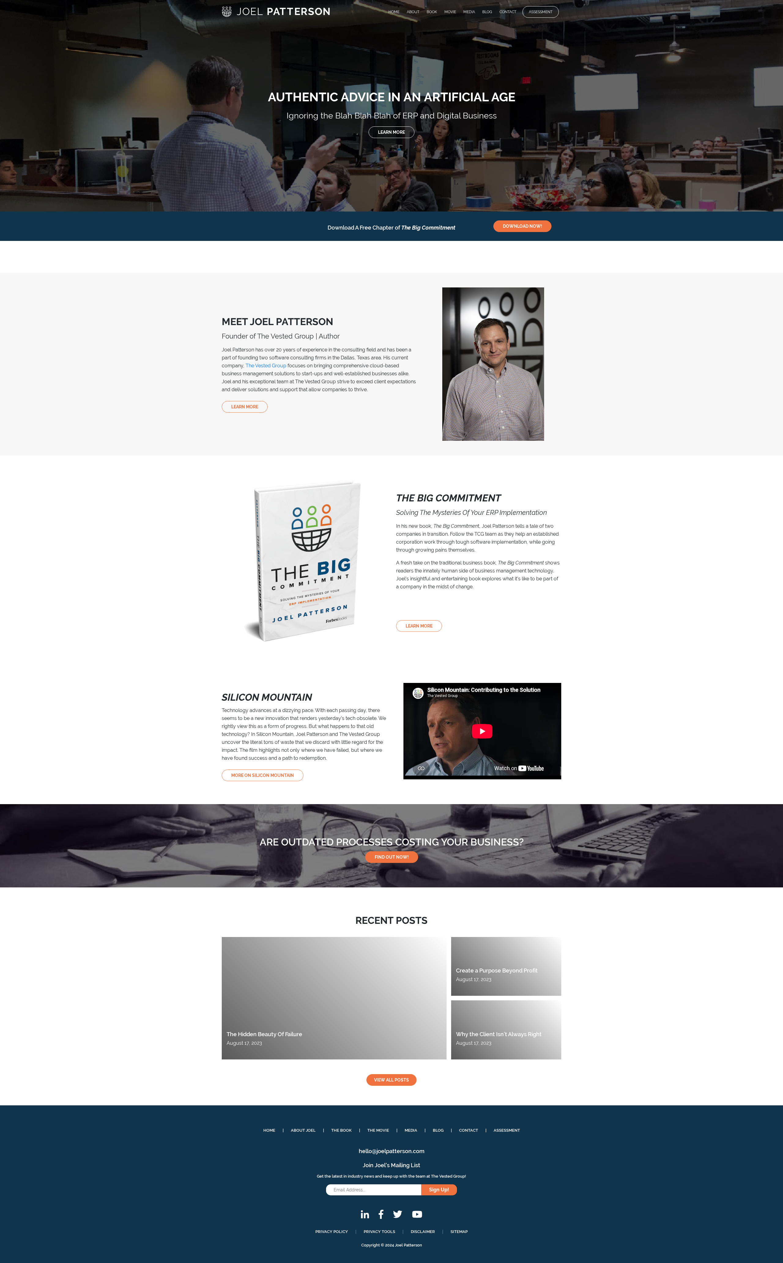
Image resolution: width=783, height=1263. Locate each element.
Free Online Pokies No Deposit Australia (46, 70)
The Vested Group (266, 366)
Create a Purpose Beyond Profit (497, 970)
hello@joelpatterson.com (392, 1151)
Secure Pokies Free (33, 33)
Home (393, 12)
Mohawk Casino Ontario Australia (37, 164)
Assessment (540, 12)
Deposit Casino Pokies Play (30, 148)
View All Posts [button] (391, 1079)
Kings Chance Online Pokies (43, 40)
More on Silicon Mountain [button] (262, 775)
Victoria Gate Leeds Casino (42, 26)
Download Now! (522, 226)
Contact (507, 12)
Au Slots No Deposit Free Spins (35, 132)
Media (469, 12)
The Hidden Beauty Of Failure (264, 1034)
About (413, 12)
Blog (487, 12)
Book (432, 12)
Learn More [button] (391, 132)
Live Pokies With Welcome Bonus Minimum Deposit (60, 87)
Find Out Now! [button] (392, 857)
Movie (450, 12)
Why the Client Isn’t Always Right (499, 1034)
